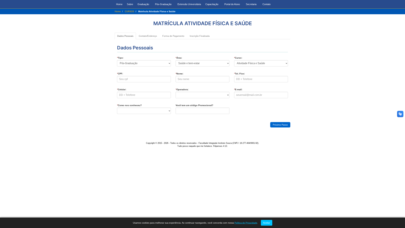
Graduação (143, 4)
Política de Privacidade (245, 223)
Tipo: (120, 58)
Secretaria (251, 4)
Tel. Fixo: (239, 73)
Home (119, 4)
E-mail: (238, 89)
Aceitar (266, 223)
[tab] (125, 36)
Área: (179, 58)
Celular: (121, 89)
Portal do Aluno (232, 4)
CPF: (120, 73)
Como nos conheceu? (129, 105)
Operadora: (182, 89)
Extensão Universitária (189, 4)
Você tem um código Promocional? (194, 105)
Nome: (179, 73)
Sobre (130, 4)
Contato (266, 4)
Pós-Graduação (163, 4)
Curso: (238, 58)
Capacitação (211, 4)
